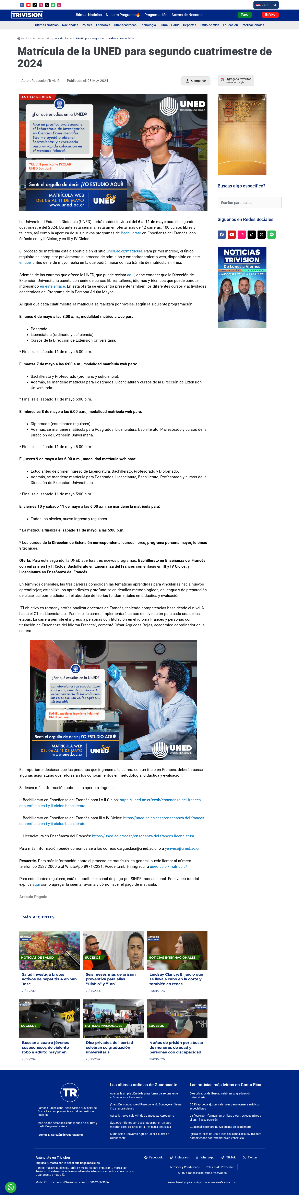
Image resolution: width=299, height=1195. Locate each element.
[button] (262, 5)
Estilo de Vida (42, 38)
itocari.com (210, 1182)
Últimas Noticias (88, 15)
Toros (244, 14)
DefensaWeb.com (227, 1182)
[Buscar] (275, 5)
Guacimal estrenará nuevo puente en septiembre (220, 1126)
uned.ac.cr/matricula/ (168, 866)
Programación (155, 15)
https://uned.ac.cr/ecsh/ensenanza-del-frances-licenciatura (143, 836)
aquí (130, 275)
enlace (25, 262)
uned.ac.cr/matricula (124, 251)
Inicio (24, 38)
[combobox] (250, 202)
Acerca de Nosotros (187, 15)
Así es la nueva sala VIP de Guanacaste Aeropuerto (142, 1115)
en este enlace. (53, 286)
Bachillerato (131, 233)
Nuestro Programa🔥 (123, 15)
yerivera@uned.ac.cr (182, 848)
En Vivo (270, 14)
